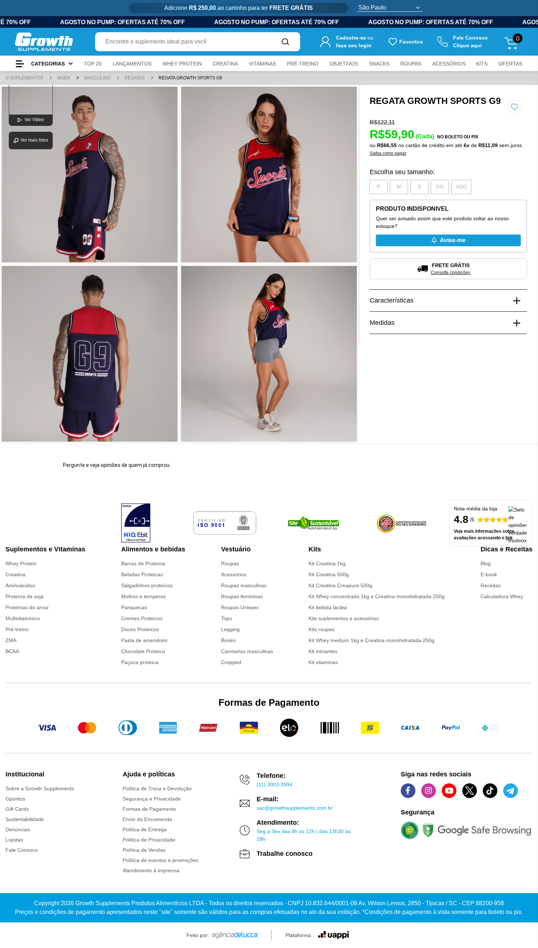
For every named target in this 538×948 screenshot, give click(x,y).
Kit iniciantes (323, 651)
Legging (230, 629)
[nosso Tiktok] (490, 790)
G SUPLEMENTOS (24, 77)
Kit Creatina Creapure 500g (340, 585)
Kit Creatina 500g (329, 574)
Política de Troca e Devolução (157, 788)
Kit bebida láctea (328, 607)
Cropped (231, 662)
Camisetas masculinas (247, 651)
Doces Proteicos (140, 629)
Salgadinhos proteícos (147, 585)
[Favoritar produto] (514, 107)
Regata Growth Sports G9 (190, 77)
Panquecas (134, 607)
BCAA (12, 651)
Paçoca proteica (139, 662)
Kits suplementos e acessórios (344, 618)
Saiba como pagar (388, 153)
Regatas (135, 77)
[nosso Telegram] (510, 790)
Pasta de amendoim (144, 640)
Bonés (228, 640)
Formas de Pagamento (149, 809)
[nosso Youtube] (449, 790)
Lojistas (14, 840)
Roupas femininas (242, 596)
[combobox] (183, 41)
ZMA (10, 640)
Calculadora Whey (502, 596)
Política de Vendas (144, 850)
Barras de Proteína (143, 563)
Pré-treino (17, 629)
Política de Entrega (145, 829)
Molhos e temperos (143, 596)
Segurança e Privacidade (152, 799)
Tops (226, 618)
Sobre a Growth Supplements (39, 788)
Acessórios (233, 574)
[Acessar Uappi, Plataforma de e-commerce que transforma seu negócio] (333, 935)
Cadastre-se (351, 38)
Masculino (98, 77)
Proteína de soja (24, 596)
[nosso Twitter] (469, 790)
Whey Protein (21, 563)
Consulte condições (450, 272)
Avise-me (453, 240)
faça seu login (353, 45)
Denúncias (17, 829)
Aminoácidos (20, 585)
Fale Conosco (21, 850)
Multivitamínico (22, 618)
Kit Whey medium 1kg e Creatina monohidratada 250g (371, 640)
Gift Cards (17, 809)
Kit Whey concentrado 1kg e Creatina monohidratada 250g (377, 596)
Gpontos (15, 799)
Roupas (230, 563)
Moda (64, 77)
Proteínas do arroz (27, 607)
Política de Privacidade (149, 840)
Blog (486, 563)
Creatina (15, 574)
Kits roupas (322, 629)
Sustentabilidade (24, 819)
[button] (378, 187)
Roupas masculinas (243, 585)
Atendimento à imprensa (151, 870)
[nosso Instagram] (428, 790)
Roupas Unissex (240, 607)
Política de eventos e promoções (160, 860)
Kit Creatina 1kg (327, 563)
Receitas (491, 585)
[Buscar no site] (285, 41)
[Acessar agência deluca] (234, 935)
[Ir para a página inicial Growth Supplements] (44, 41)
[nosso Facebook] (408, 790)
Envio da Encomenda (147, 819)
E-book (489, 574)
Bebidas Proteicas (142, 574)
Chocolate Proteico (143, 651)
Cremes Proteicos (141, 618)
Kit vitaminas (323, 662)
